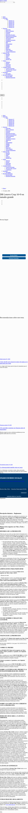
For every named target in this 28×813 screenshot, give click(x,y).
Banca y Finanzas (10, 31)
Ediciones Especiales (10, 77)
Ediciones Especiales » (14, 258)
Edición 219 (11, 23)
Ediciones (5, 18)
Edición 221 (11, 25)
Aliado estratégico (10, 37)
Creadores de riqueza (10, 40)
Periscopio (8, 49)
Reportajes (8, 66)
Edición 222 (11, 27)
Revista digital (9, 76)
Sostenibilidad (9, 44)
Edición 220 (11, 24)
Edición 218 (11, 22)
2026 (7, 19)
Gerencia (8, 33)
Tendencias (8, 41)
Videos (4, 60)
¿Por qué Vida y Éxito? (11, 69)
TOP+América (9, 50)
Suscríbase (5, 72)
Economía (8, 32)
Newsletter (8, 73)
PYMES (8, 46)
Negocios (5, 28)
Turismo (7, 55)
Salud (7, 57)
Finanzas (2, 425)
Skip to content (3, 0)
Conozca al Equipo (10, 68)
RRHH (7, 47)
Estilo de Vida (6, 53)
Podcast (7, 63)
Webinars (8, 62)
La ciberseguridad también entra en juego (11, 467)
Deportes (8, 54)
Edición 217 (11, 20)
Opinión (7, 45)
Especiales (8, 29)
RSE (7, 42)
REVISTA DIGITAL (8, 75)
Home (4, 188)
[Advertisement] (11, 288)
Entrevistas (8, 64)
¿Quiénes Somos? (7, 67)
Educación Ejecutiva (10, 35)
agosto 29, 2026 (6, 359)
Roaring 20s (8, 59)
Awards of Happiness (11, 51)
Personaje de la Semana (11, 36)
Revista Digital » (14, 255)
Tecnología (8, 38)
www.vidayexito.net (10, 804)
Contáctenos (8, 71)
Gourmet (8, 58)
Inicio (4, 16)
